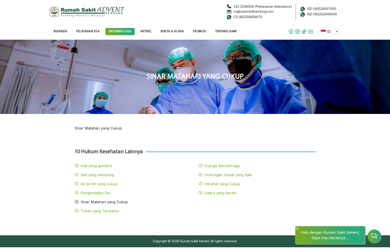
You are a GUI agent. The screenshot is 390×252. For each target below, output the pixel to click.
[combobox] (329, 31)
